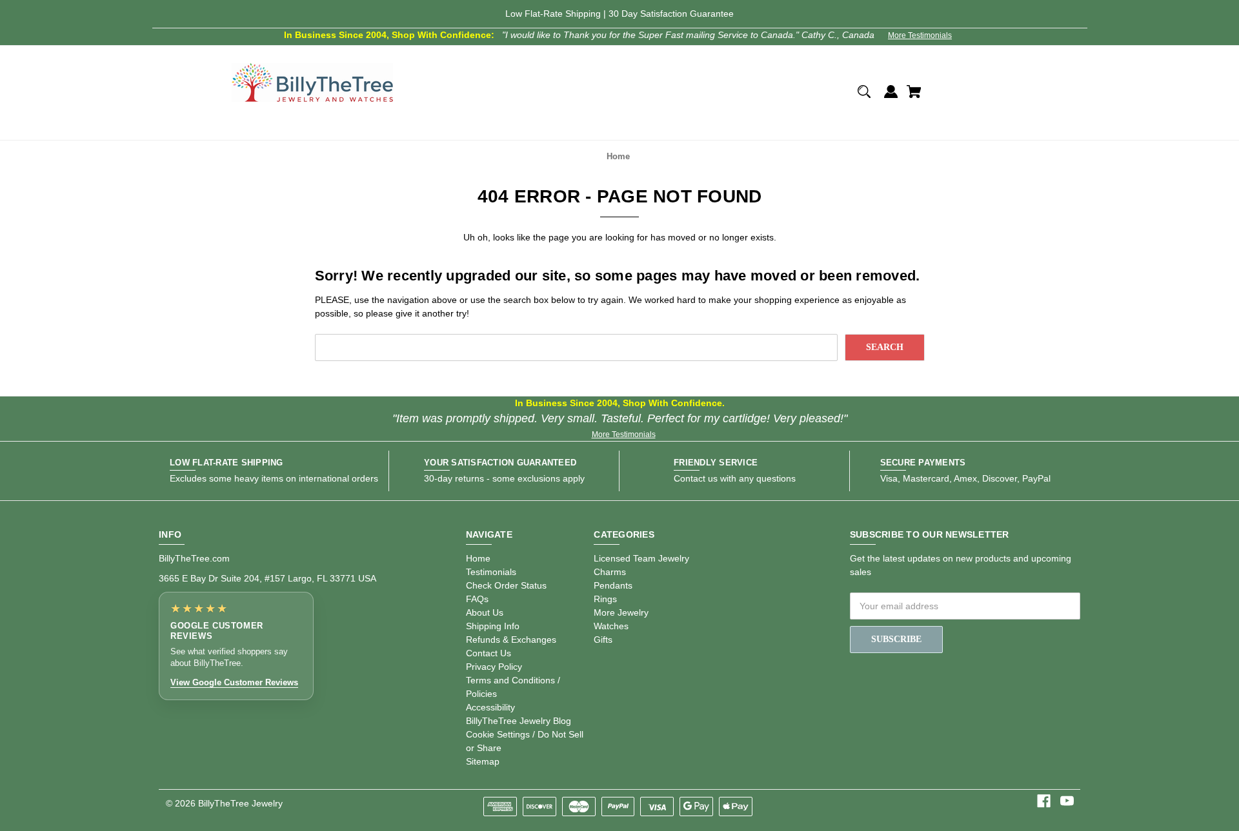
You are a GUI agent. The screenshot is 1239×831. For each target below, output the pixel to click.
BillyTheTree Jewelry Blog (518, 721)
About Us (484, 612)
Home (478, 558)
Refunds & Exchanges (511, 639)
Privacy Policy (494, 666)
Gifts (603, 639)
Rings (605, 599)
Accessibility (490, 707)
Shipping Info (492, 626)
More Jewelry (621, 612)
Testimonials (491, 572)
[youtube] (1067, 801)
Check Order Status (506, 585)
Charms (610, 572)
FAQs (477, 599)
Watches (611, 626)
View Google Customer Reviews (234, 682)
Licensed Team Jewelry (641, 558)
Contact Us (488, 653)
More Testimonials (920, 35)
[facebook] (1044, 801)
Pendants (613, 585)
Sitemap (482, 761)
